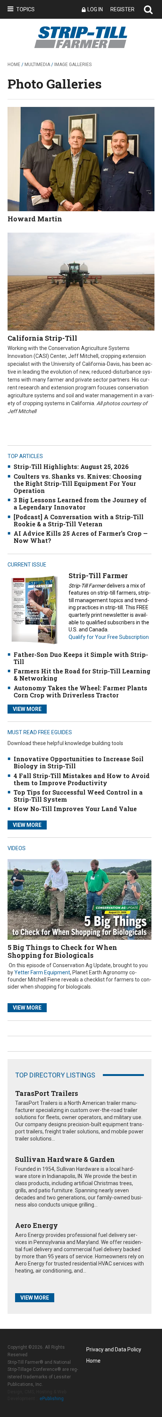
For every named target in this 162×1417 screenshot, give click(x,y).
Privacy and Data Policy (113, 1349)
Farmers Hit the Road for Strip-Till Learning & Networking (82, 674)
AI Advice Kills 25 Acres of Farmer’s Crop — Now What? (81, 536)
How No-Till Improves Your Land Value (75, 809)
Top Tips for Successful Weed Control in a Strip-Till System (78, 795)
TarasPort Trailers (46, 1093)
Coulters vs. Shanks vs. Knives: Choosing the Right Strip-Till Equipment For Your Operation (78, 483)
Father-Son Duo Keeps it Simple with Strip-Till (81, 658)
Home (14, 64)
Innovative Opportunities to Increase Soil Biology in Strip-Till (79, 762)
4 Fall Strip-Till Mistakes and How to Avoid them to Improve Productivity (82, 779)
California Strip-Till (42, 338)
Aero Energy (36, 1225)
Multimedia (37, 64)
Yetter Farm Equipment (42, 972)
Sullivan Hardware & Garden (65, 1159)
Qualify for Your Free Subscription (109, 637)
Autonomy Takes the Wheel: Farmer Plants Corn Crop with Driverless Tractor (80, 691)
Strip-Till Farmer (98, 575)
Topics (25, 9)
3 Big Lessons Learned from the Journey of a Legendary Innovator (80, 503)
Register (122, 9)
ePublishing (52, 1398)
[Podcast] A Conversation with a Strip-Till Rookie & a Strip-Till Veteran (79, 520)
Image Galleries (73, 64)
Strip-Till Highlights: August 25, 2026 (71, 466)
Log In (95, 9)
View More (27, 709)
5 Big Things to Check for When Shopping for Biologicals (62, 951)
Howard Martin (35, 218)
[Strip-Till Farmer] (34, 609)
